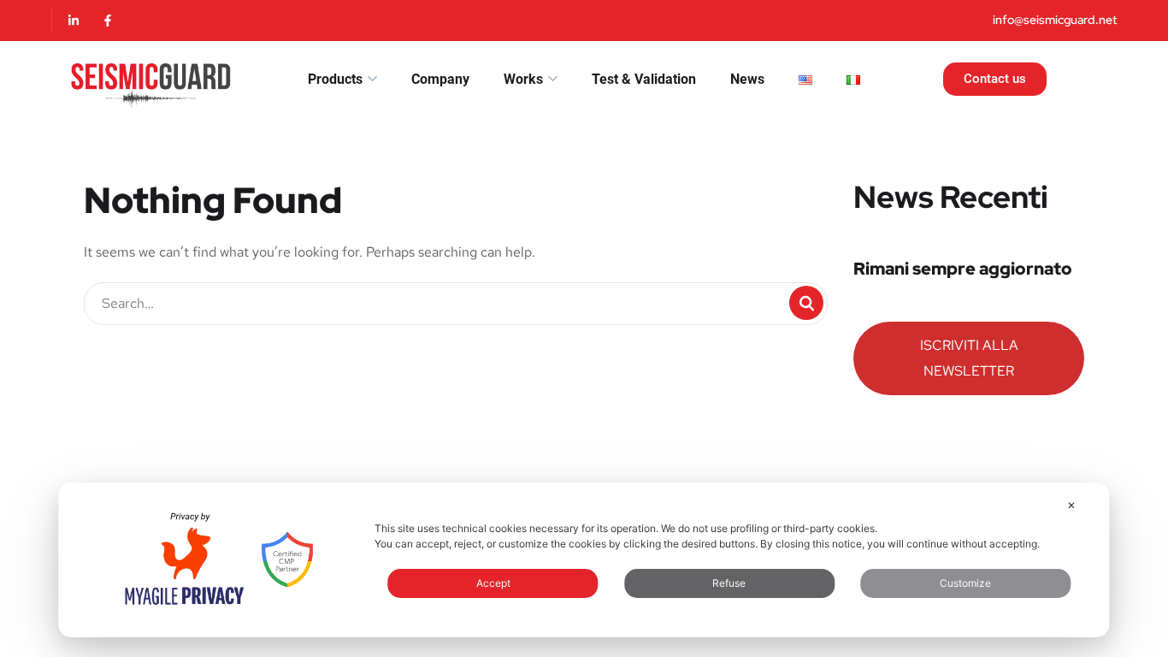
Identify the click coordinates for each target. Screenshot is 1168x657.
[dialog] (583, 559)
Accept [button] (493, 583)
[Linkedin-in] (74, 21)
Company (440, 79)
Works (523, 79)
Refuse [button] (729, 583)
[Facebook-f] (108, 21)
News (747, 79)
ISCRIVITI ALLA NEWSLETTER (969, 358)
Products (335, 79)
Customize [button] (965, 583)
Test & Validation (644, 79)
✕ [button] (1071, 505)
